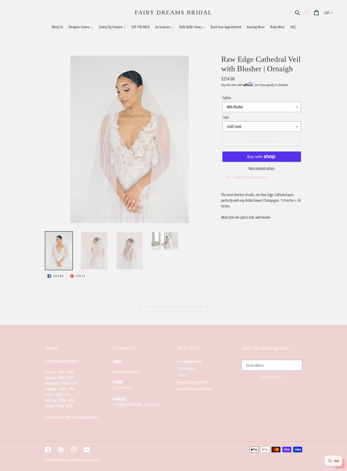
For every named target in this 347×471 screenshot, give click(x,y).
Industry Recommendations (195, 388)
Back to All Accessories (177, 307)
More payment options (262, 168)
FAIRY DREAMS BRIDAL (173, 12)
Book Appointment (189, 361)
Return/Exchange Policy (192, 382)
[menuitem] (57, 27)
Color (225, 117)
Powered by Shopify (89, 460)
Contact (182, 375)
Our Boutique (186, 368)
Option (226, 97)
